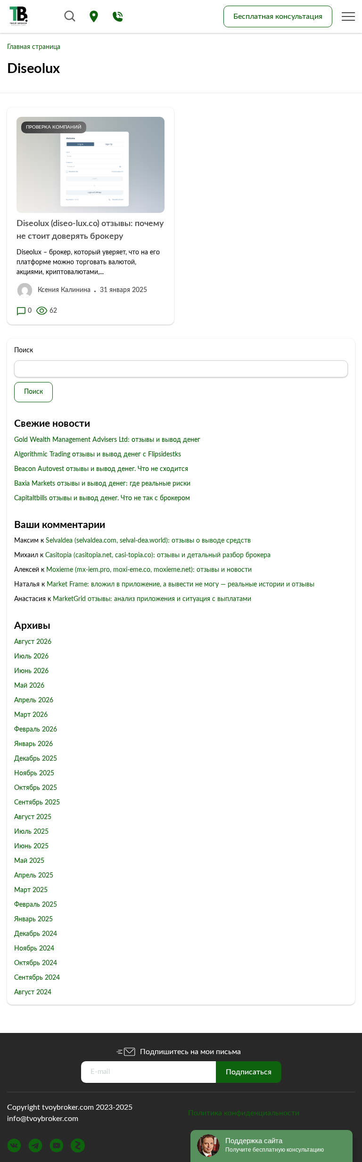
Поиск (23, 350)
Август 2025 (32, 817)
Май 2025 (29, 861)
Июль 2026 (31, 656)
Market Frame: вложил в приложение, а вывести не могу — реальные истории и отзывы (180, 584)
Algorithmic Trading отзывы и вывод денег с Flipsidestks (97, 454)
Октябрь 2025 (35, 788)
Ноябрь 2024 (34, 948)
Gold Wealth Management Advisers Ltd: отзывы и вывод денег (107, 440)
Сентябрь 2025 (37, 802)
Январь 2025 (33, 919)
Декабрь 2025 (35, 759)
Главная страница (33, 47)
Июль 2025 (31, 832)
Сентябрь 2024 (37, 978)
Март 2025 (31, 890)
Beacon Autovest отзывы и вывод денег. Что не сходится (101, 469)
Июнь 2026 (31, 671)
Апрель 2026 (33, 700)
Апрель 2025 (33, 875)
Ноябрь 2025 (34, 773)
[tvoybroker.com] (19, 16)
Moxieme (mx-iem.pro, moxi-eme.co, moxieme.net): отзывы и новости (149, 570)
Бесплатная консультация (277, 16)
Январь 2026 (33, 744)
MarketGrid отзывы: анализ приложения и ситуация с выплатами (152, 599)
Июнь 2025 (31, 846)
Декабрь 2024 (35, 934)
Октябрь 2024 (35, 963)
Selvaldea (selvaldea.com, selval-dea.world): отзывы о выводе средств (148, 540)
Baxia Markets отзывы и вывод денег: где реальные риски (102, 483)
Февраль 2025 (35, 905)
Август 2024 (32, 992)
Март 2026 (31, 715)
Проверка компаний (54, 127)
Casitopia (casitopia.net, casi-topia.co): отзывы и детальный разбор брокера (158, 555)
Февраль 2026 (35, 729)
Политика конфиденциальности (243, 1113)
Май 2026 (29, 686)
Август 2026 (32, 642)
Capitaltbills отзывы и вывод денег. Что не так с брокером (102, 498)
